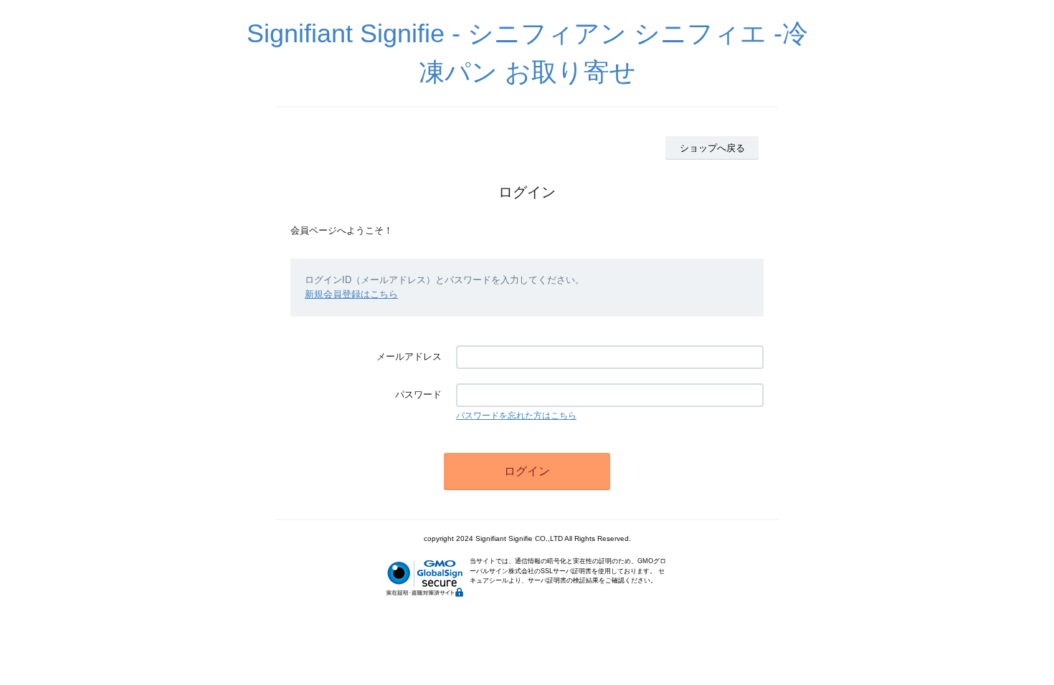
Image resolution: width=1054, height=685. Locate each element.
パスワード (418, 394)
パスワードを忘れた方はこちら (516, 416)
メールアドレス (409, 356)
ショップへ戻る (712, 148)
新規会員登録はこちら (351, 294)
